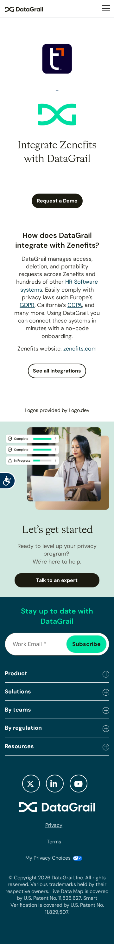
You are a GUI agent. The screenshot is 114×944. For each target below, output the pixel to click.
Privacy (53, 825)
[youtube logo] (78, 783)
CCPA (74, 305)
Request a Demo (57, 200)
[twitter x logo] (31, 783)
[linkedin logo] (55, 783)
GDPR (27, 305)
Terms (54, 841)
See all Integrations (57, 370)
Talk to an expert (57, 580)
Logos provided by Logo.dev (57, 410)
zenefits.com (80, 348)
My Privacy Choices (48, 858)
